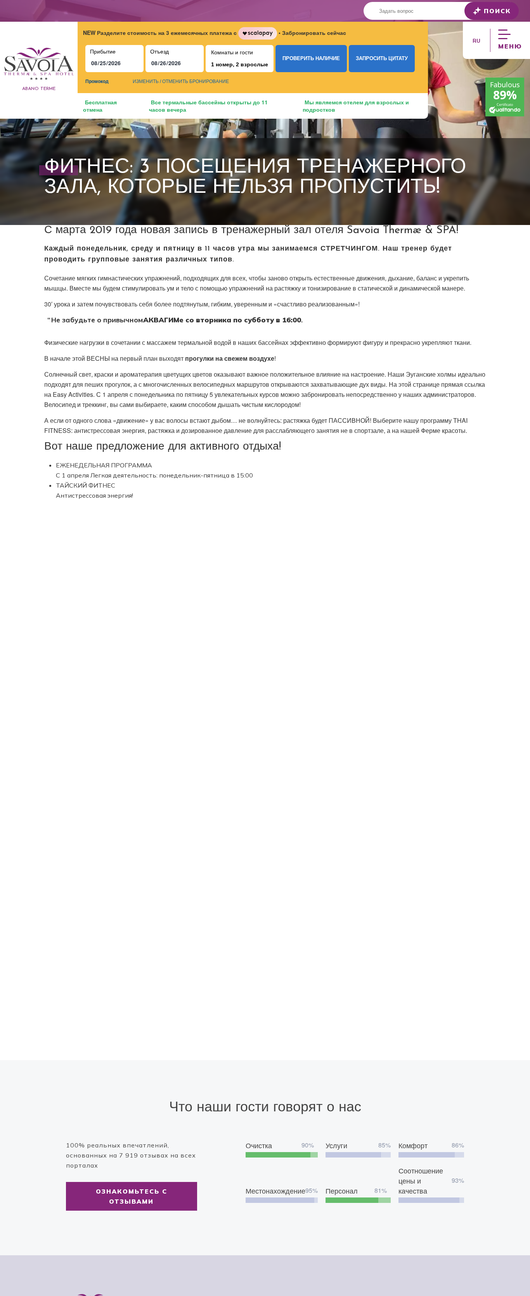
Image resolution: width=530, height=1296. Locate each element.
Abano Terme (38, 89)
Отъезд (159, 51)
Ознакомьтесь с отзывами (131, 1196)
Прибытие (103, 51)
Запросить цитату (382, 58)
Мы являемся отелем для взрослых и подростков (356, 106)
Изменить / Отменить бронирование (181, 81)
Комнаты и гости (232, 52)
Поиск (497, 11)
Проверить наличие (311, 58)
